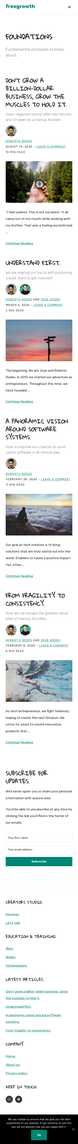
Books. (11, 957)
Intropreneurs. (16, 965)
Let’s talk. (13, 923)
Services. (13, 914)
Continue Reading (19, 243)
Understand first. (33, 263)
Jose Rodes (50, 299)
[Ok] (73, 1129)
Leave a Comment (51, 146)
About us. (13, 1065)
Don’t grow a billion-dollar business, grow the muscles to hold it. (36, 92)
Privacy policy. (17, 1073)
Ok (39, 1135)
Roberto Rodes (19, 141)
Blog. (9, 948)
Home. (11, 1056)
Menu (70, 7)
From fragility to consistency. (35, 599)
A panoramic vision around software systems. (37, 429)
